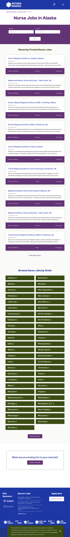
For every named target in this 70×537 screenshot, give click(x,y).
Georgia (11, 332)
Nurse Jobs (22, 11)
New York (42, 308)
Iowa (10, 362)
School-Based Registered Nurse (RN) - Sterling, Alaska (32, 102)
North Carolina (44, 314)
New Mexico (43, 302)
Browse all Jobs (35, 436)
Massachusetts (14, 397)
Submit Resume (34, 462)
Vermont (42, 386)
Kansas (11, 368)
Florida (11, 326)
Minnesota (12, 409)
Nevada (41, 284)
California (12, 302)
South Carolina (44, 356)
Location (37, 28)
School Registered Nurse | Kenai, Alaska (25, 147)
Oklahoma (42, 332)
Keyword (11, 28)
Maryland (12, 391)
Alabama (11, 278)
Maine (10, 386)
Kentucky (12, 374)
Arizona (11, 290)
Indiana (11, 356)
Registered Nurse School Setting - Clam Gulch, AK (30, 80)
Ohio (40, 326)
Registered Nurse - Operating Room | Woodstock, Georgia (29, 498)
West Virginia (43, 409)
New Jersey (43, 296)
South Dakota (44, 362)
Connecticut (13, 314)
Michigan (11, 403)
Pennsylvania (43, 344)
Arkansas (12, 296)
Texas (40, 374)
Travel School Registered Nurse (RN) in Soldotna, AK (31, 235)
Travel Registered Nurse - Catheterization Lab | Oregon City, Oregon (28, 508)
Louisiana (12, 380)
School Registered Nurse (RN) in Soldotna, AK (28, 124)
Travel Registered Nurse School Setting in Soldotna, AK (32, 169)
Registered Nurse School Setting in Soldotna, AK (29, 191)
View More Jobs (34, 255)
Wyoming (42, 421)
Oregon (41, 338)
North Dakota (44, 320)
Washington (43, 397)
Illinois (10, 350)
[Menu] (62, 4)
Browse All (21, 513)
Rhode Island (43, 350)
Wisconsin (42, 415)
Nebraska (42, 278)
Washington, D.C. (45, 403)
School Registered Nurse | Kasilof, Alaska (26, 58)
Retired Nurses (11, 11)
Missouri (11, 421)
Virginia (41, 391)
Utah (40, 380)
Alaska (11, 284)
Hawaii (10, 338)
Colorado (12, 308)
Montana (11, 427)
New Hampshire (44, 290)
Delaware (12, 320)
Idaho (10, 344)
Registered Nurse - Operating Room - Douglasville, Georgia (29, 502)
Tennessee (43, 368)
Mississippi (12, 415)
